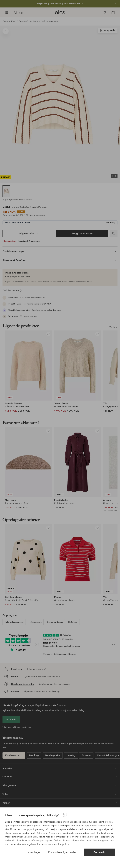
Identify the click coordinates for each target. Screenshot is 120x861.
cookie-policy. (61, 844)
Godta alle (99, 852)
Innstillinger (34, 852)
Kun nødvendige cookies (62, 852)
